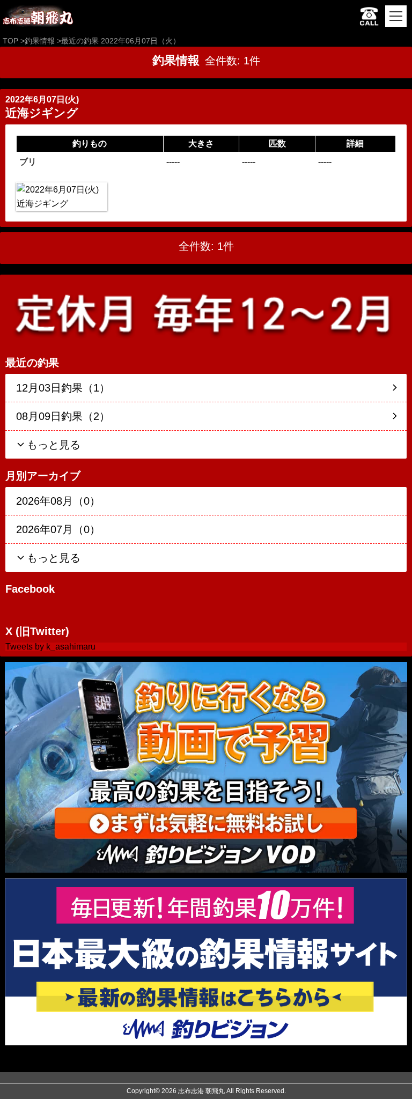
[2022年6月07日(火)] (61, 196)
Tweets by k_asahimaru (50, 646)
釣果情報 (40, 40)
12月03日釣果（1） (63, 388)
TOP (10, 40)
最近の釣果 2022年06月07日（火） (120, 40)
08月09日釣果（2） (63, 416)
